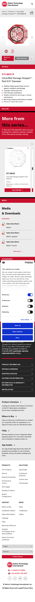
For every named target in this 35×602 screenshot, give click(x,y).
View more (16, 251)
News (21, 507)
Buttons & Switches (9, 477)
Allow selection (17, 331)
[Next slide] (32, 144)
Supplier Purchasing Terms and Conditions (8, 531)
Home (4, 11)
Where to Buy (7, 58)
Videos (21, 514)
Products (11, 11)
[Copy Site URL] (31, 12)
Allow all (17, 325)
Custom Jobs (23, 479)
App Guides (23, 470)
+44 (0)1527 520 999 (19, 573)
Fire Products (6, 470)
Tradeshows (23, 511)
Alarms (4, 473)
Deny (17, 337)
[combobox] (17, 546)
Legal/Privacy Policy (25, 588)
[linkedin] (25, 578)
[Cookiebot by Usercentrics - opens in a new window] (25, 262)
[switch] (30, 300)
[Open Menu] (32, 4)
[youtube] (20, 578)
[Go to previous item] (3, 37)
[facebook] (10, 578)
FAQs (3, 522)
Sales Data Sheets (8, 514)
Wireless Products (8, 490)
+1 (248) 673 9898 (18, 570)
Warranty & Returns (9, 525)
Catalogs (5, 518)
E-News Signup (18, 556)
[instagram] (15, 578)
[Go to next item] (32, 37)
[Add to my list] (28, 148)
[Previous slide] (29, 144)
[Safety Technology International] (12, 4)
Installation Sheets (8, 511)
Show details (25, 319)
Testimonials (23, 483)
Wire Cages (6, 487)
